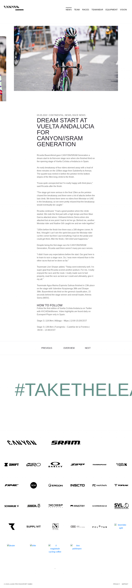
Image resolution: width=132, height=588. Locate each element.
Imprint (125, 584)
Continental (56, 115)
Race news (78, 115)
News (68, 115)
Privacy (116, 584)
